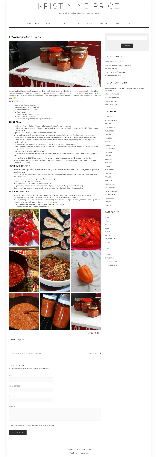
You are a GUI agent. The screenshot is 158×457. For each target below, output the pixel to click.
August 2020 (110, 170)
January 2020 (110, 184)
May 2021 (108, 159)
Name (11, 376)
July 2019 (108, 202)
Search (127, 46)
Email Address (14, 386)
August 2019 (110, 198)
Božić (107, 217)
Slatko (76, 23)
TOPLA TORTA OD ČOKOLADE (115, 72)
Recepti (49, 23)
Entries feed (109, 258)
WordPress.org (111, 265)
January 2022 (110, 145)
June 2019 (108, 205)
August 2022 (110, 131)
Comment (12, 406)
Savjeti (103, 23)
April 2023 (108, 124)
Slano (63, 23)
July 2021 (108, 152)
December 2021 (110, 149)
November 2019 (111, 191)
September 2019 (111, 194)
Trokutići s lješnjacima (114, 62)
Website (12, 396)
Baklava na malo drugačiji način (118, 65)
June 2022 (108, 134)
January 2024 (110, 117)
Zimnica (23, 339)
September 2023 (111, 120)
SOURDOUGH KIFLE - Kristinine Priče (117, 88)
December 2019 (110, 187)
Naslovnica (33, 23)
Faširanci (115, 94)
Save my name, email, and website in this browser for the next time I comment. (32, 425)
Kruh (90, 23)
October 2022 (110, 127)
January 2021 (110, 166)
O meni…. (118, 23)
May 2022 (108, 138)
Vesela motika (110, 238)
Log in (107, 254)
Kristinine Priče (79, 6)
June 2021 (108, 156)
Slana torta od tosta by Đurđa (26, 353)
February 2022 (110, 141)
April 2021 (108, 163)
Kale (71, 453)
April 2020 (108, 177)
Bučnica (114, 101)
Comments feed (111, 261)
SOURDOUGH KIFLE (111, 69)
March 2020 (109, 180)
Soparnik (93, 353)
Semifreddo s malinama (114, 76)
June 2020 (108, 173)
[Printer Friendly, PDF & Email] (93, 333)
